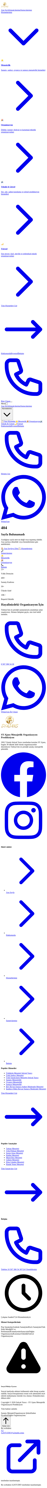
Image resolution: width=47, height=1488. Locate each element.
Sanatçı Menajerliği (13, 1080)
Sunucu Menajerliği (14, 1084)
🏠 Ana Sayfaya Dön (9, 549)
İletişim (21, 353)
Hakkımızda (6, 353)
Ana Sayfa (5, 10)
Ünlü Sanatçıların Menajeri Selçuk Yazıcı (22, 1078)
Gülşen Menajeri (12, 1160)
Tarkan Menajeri (12, 1149)
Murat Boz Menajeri (14, 1158)
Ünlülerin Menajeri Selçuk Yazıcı (19, 1073)
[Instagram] (23, 842)
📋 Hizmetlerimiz (25, 549)
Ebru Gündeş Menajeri (15, 1162)
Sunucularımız (26, 10)
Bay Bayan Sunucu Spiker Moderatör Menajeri (24, 1087)
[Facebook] (23, 797)
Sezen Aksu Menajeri (14, 1153)
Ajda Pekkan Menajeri (15, 1151)
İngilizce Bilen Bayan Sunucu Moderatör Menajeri (26, 1089)
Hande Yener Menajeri (15, 1164)
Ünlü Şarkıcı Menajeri (15, 1075)
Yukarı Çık (6, 1426)
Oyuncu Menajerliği (14, 1082)
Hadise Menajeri (12, 1155)
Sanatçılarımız (15, 10)
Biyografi (14, 353)
